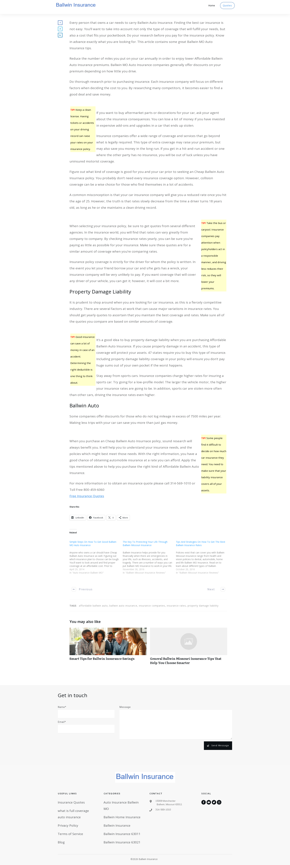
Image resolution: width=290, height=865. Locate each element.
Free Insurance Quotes (86, 496)
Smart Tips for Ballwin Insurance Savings (108, 648)
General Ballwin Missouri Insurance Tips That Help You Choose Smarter (188, 648)
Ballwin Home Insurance (122, 817)
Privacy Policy (68, 825)
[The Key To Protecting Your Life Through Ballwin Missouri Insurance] (149, 559)
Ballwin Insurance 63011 (122, 834)
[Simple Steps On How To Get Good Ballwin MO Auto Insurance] (96, 559)
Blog (61, 842)
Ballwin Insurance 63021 (122, 842)
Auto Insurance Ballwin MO (121, 805)
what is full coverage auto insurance (73, 814)
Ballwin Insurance (117, 825)
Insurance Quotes (71, 802)
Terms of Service (70, 834)
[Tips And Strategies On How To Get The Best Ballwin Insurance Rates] (202, 559)
